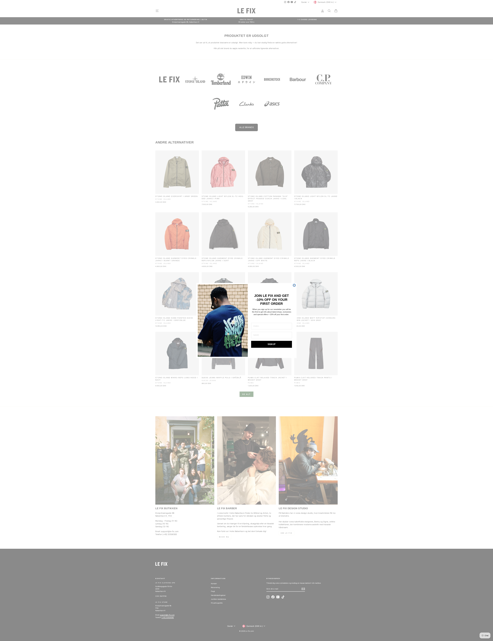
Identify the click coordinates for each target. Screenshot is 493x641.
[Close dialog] (294, 285)
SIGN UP (272, 344)
